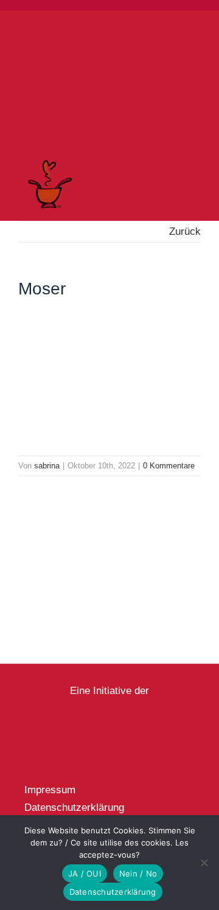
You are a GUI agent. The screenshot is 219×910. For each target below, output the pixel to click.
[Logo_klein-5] (110, 703)
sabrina (47, 465)
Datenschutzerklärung (74, 807)
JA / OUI (84, 873)
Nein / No (138, 873)
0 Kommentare (169, 465)
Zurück (185, 231)
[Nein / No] (204, 862)
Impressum (49, 790)
